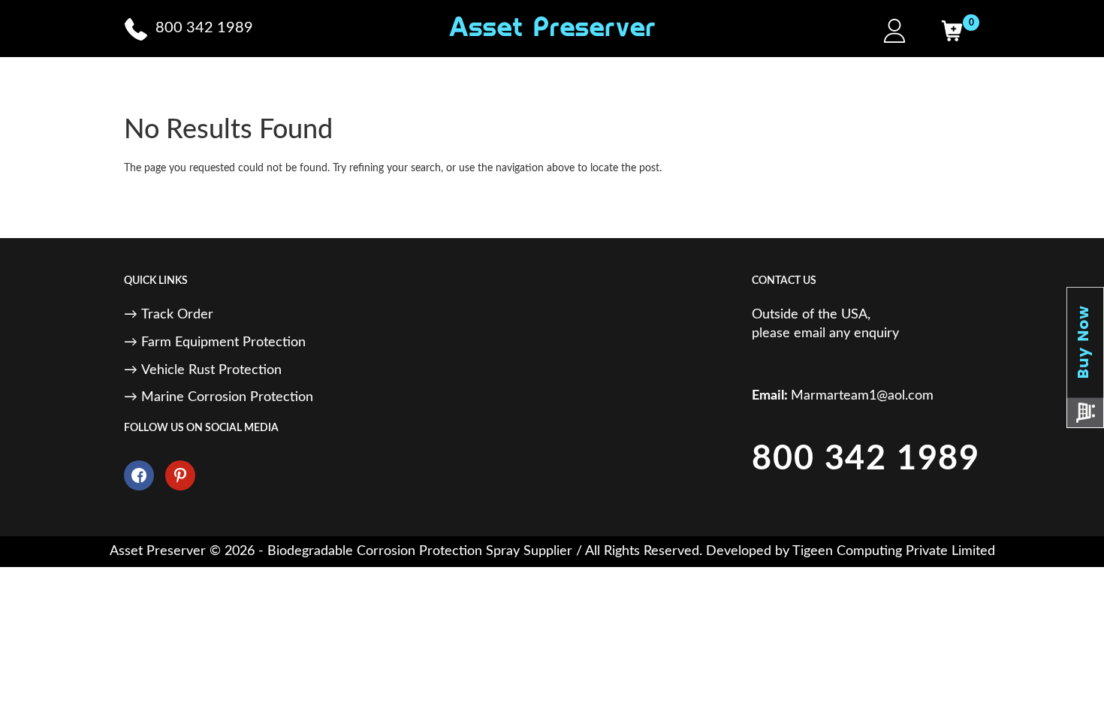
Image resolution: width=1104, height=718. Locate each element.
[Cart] (951, 31)
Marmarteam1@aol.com (862, 396)
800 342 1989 (866, 459)
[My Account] (894, 31)
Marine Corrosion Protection (227, 397)
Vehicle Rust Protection (211, 370)
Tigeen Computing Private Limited (893, 551)
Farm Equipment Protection (223, 342)
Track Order (177, 314)
